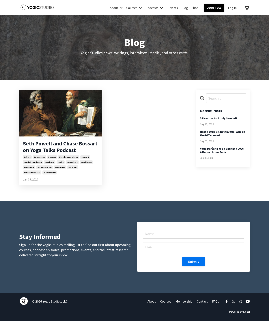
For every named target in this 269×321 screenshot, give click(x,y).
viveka (60, 162)
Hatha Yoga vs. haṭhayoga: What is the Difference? (223, 133)
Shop (195, 8)
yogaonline (29, 167)
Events (173, 8)
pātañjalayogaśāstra (68, 157)
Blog (185, 8)
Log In (232, 8)
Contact (202, 301)
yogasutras (60, 167)
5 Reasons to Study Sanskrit (218, 118)
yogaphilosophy (44, 167)
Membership (183, 301)
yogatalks (72, 167)
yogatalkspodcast (32, 172)
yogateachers (50, 172)
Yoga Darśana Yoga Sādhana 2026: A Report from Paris (222, 150)
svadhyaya (49, 162)
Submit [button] (193, 261)
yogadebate (72, 162)
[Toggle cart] (247, 8)
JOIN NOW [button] (214, 8)
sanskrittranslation (33, 162)
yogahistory (86, 162)
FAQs (215, 301)
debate (27, 157)
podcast (52, 157)
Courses (165, 301)
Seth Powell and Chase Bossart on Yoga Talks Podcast (60, 146)
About (151, 301)
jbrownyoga (39, 157)
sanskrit (85, 157)
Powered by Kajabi (239, 311)
